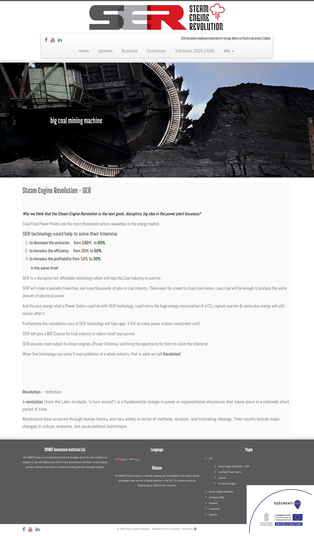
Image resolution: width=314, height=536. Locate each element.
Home (84, 51)
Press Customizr (172, 528)
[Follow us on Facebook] (48, 40)
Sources (222, 477)
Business (129, 51)
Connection (156, 51)
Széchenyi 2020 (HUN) (195, 51)
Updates (105, 51)
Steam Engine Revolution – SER (233, 466)
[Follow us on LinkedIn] (61, 40)
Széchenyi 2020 (216, 497)
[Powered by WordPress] (195, 528)
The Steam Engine (227, 483)
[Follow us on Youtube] (54, 40)
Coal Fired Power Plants (229, 472)
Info (227, 51)
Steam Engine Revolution (221, 491)
